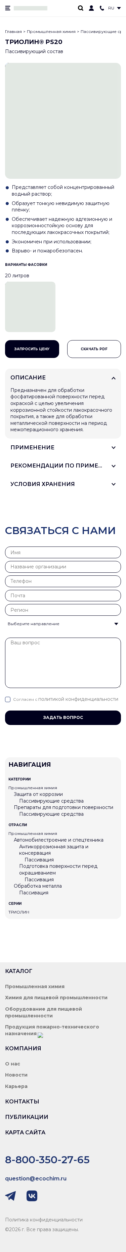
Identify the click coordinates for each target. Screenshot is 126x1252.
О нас (12, 1064)
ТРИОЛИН (18, 912)
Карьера (16, 1086)
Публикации (26, 1117)
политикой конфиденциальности (78, 699)
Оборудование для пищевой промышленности (43, 1012)
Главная (13, 31)
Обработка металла (38, 886)
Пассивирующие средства (51, 801)
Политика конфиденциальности (44, 1220)
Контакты (22, 1101)
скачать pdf (94, 349)
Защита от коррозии (38, 794)
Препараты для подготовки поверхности (63, 807)
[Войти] (91, 8)
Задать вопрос (63, 717)
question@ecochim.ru (36, 1178)
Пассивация (39, 860)
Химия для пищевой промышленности (56, 998)
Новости (16, 1075)
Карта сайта (25, 1132)
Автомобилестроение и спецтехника (58, 840)
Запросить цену (31, 349)
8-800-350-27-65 (47, 1160)
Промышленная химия (51, 31)
